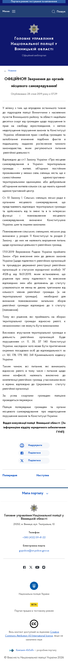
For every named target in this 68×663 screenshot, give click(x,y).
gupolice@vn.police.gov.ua (34, 550)
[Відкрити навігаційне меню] (13, 11)
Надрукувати (35, 445)
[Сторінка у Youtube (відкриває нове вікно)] (37, 567)
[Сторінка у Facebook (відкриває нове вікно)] (24, 567)
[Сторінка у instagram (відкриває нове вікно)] (44, 567)
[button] (34, 493)
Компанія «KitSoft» (25, 650)
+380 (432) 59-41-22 (34, 537)
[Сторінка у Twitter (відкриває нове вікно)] (31, 567)
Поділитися (34, 453)
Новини (12, 70)
